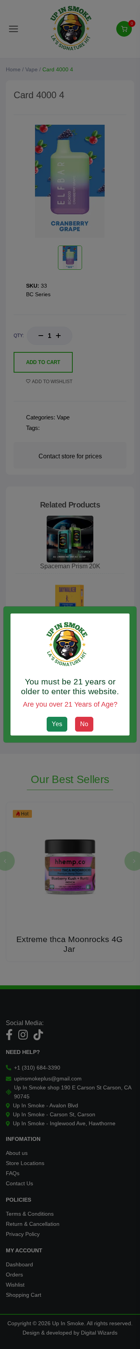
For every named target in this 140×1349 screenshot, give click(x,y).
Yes (57, 724)
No (84, 724)
